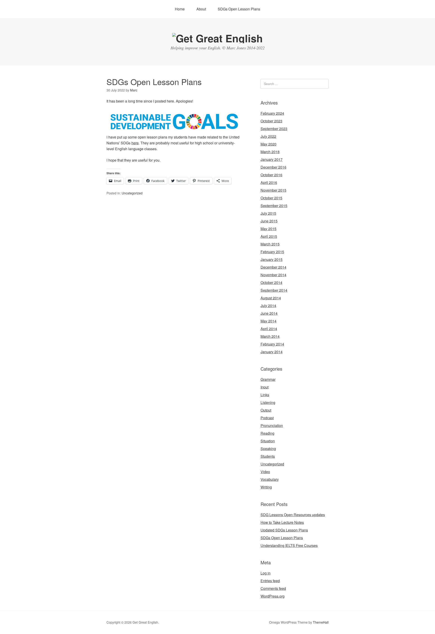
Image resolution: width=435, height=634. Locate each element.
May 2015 (268, 228)
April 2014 (269, 328)
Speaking (268, 448)
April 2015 (269, 236)
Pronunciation (272, 425)
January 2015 (272, 259)
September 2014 (274, 290)
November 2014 (273, 274)
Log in (266, 573)
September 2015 (274, 205)
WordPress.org (273, 596)
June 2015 (269, 221)
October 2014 (271, 282)
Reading (267, 433)
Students (268, 456)
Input (264, 387)
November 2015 (273, 190)
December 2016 (273, 167)
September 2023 (274, 128)
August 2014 (271, 297)
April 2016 (269, 182)
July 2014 (268, 305)
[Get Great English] (217, 38)
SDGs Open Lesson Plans (239, 9)
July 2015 (268, 213)
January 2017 (272, 159)
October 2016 (271, 174)
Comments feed (273, 588)
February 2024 (272, 113)
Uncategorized (132, 193)
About (201, 9)
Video (265, 471)
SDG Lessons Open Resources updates (293, 514)
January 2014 (272, 351)
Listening (268, 402)
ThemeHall (321, 622)
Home (180, 9)
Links (265, 394)
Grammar (268, 379)
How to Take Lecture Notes (282, 522)
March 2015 (270, 244)
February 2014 (272, 344)
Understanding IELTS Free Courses (289, 545)
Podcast (267, 417)
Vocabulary (270, 479)
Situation (268, 440)
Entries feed (270, 580)
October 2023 (271, 121)
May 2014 (268, 321)
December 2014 (273, 267)
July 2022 (268, 136)
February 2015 (272, 251)
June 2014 (269, 313)
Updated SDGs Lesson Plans (284, 530)
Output (266, 410)
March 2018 (270, 151)
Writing (266, 487)
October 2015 (271, 197)
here (135, 142)
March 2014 (270, 336)
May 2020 (268, 144)
